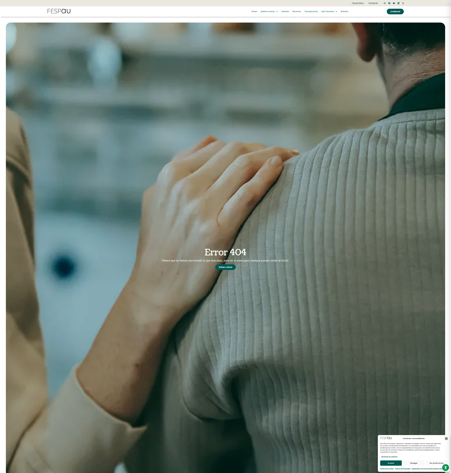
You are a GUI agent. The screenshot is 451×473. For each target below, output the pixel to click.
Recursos (297, 11)
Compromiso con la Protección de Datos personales (429, 468)
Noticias (344, 11)
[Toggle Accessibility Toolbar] (445, 467)
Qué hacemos (327, 11)
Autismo (285, 11)
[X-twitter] (403, 3)
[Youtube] (394, 3)
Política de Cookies (387, 468)
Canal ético (358, 3)
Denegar (413, 463)
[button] (446, 438)
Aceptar (391, 463)
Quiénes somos (268, 11)
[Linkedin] (398, 3)
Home (254, 11)
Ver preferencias (437, 463)
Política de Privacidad (402, 468)
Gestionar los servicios (389, 456)
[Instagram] (385, 3)
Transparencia (311, 11)
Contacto (373, 3)
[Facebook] (389, 3)
